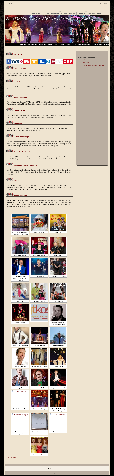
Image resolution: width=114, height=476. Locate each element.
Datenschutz (52, 469)
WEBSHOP (103, 3)
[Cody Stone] (20, 377)
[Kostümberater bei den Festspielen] (39, 421)
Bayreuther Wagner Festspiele (25, 165)
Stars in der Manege (21, 137)
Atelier (46, 13)
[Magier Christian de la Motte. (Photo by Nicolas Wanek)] (20, 266)
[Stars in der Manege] (39, 398)
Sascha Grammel (20, 69)
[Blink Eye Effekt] (39, 222)
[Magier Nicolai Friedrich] (20, 335)
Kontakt (44, 469)
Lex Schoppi (10, 3)
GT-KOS (17, 180)
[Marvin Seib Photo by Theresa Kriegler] (58, 398)
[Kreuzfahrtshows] (58, 335)
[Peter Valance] (58, 245)
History (72, 13)
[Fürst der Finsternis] (20, 245)
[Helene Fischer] (58, 356)
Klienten (55, 13)
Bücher (64, 13)
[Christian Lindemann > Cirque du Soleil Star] (58, 312)
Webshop (70, 469)
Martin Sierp (18, 82)
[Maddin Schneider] (20, 356)
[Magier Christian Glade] (58, 377)
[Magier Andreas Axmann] (39, 356)
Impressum (62, 469)
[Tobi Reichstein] (58, 291)
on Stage (81, 13)
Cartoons (91, 13)
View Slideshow (11, 457)
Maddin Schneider (21, 97)
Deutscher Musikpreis (22, 152)
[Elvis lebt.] (20, 291)
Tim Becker (18, 123)
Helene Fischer (19, 110)
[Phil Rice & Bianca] (39, 291)
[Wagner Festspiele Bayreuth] (20, 421)
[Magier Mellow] (39, 266)
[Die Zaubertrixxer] (39, 335)
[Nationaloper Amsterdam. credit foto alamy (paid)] (20, 222)
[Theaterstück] (58, 222)
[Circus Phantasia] (20, 312)
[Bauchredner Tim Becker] (58, 266)
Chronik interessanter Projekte (93, 65)
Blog (99, 13)
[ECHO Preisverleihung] (20, 398)
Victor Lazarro (60, 473)
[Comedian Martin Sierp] (39, 377)
